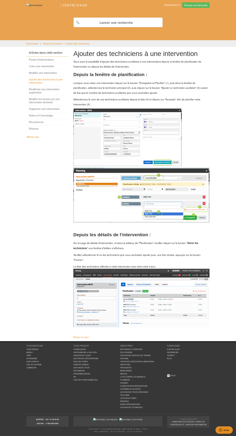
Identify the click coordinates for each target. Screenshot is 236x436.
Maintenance (126, 371)
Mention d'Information (196, 424)
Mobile (29, 352)
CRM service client (82, 355)
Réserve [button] (34, 128)
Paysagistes (126, 368)
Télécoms (124, 395)
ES (174, 375)
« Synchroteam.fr (171, 4)
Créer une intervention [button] (41, 66)
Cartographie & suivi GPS (85, 352)
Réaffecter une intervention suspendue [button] (44, 91)
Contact (171, 355)
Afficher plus (32, 136)
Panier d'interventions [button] (41, 59)
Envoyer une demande (195, 5)
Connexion (31, 368)
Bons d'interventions (130, 404)
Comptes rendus (81, 364)
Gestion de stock (81, 368)
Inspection (125, 364)
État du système (33, 364)
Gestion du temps (128, 398)
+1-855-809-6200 (51, 423)
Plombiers (125, 380)
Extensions (31, 358)
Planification (79, 349)
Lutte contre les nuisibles (132, 377)
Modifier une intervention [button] (43, 73)
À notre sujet (173, 349)
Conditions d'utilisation (183, 422)
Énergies (124, 401)
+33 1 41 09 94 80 (52, 419)
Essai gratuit (32, 361)
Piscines (124, 383)
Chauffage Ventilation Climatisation (137, 361)
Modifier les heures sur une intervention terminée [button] (44, 101)
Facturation (78, 371)
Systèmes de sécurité (130, 389)
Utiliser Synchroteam (52, 43)
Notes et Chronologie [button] (41, 115)
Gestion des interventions (78, 43)
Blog (169, 358)
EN (171, 375)
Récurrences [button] (36, 122)
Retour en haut (81, 337)
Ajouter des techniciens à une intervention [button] (46, 81)
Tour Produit (32, 349)
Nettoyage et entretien (131, 349)
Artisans (124, 358)
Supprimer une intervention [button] (44, 109)
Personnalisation (81, 374)
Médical (123, 374)
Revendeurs (172, 352)
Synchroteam (32, 43)
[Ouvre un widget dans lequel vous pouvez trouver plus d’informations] (224, 430)
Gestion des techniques (131, 407)
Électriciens (126, 352)
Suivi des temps (80, 361)
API (74, 377)
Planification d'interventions (134, 386)
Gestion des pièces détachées (134, 392)
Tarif (28, 355)
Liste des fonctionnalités (85, 380)
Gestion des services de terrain (135, 355)
